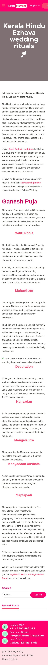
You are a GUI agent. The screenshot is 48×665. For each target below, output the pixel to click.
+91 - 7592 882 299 (22, 628)
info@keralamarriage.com (27, 635)
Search (38, 595)
